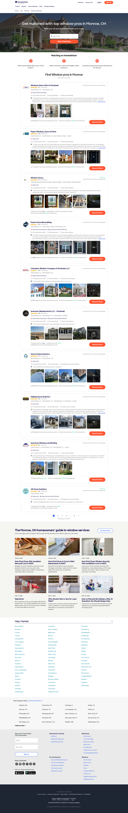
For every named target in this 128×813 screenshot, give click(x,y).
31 (74, 516)
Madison (84, 682)
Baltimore (51, 632)
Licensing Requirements (91, 753)
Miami (17, 676)
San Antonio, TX (93, 718)
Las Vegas (51, 657)
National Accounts (56, 771)
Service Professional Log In (59, 760)
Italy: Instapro (64, 794)
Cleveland (51, 685)
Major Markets (22, 621)
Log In (99, 2)
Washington (19, 667)
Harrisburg (85, 629)
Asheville (51, 667)
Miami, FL (91, 709)
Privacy (54, 799)
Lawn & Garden (33, 6)
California (59, 799)
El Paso (83, 654)
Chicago (18, 689)
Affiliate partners (89, 779)
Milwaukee (85, 685)
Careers (86, 765)
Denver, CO (23, 709)
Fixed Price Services (57, 742)
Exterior (24, 6)
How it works (87, 760)
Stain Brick (19, 599)
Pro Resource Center (57, 765)
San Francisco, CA (48, 722)
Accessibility (72, 799)
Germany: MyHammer (53, 794)
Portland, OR (46, 718)
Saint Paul (51, 648)
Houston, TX (46, 709)
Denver (17, 661)
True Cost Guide (88, 739)
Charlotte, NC (47, 705)
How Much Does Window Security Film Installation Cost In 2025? (96, 562)
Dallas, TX (91, 705)
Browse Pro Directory (57, 739)
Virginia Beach (86, 676)
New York (51, 664)
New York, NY (93, 714)
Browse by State (35, 701)
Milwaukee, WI (24, 714)
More (40, 6)
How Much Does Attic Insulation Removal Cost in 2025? (28, 562)
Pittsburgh (85, 636)
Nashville (84, 645)
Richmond (85, 673)
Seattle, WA (69, 722)
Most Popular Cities (20, 701)
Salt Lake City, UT (71, 718)
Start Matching (64, 41)
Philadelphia (85, 632)
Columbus (51, 689)
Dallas (83, 651)
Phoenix (18, 629)
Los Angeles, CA (71, 709)
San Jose (18, 657)
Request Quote (97, 122)
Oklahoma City (53, 692)
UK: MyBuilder (87, 794)
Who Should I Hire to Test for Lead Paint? (62, 600)
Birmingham (19, 626)
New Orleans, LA (71, 714)
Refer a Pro (87, 744)
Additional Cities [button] (20, 725)
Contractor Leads (56, 768)
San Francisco (20, 654)
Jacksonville (19, 673)
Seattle (84, 679)
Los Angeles (19, 642)
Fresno (17, 636)
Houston (84, 661)
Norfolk (83, 670)
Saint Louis (52, 654)
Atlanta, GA (23, 705)
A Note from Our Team (90, 750)
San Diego (18, 651)
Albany (50, 661)
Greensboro (52, 673)
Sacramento (19, 648)
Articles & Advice (49, 6)
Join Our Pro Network (57, 762)
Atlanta (17, 685)
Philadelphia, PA (24, 718)
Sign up (26, 754)
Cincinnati (51, 682)
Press (85, 768)
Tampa (17, 682)
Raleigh (50, 676)
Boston (50, 636)
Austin (83, 648)
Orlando (18, 679)
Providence (85, 639)
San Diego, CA (24, 722)
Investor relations (89, 771)
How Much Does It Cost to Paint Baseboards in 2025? (61, 562)
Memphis (84, 642)
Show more (101, 101)
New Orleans (52, 629)
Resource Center (89, 742)
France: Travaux (42, 794)
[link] (64, 87)
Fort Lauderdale (20, 670)
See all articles (105, 531)
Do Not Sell (65, 799)
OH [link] (21, 11)
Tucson (17, 632)
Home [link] (17, 11)
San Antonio (85, 664)
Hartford (18, 664)
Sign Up (108, 2)
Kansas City (52, 651)
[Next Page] (79, 516)
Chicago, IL (69, 705)
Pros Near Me (88, 747)
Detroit (50, 639)
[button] (37, 110)
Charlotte (51, 670)
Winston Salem (53, 679)
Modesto (18, 645)
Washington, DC (93, 722)
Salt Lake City (86, 667)
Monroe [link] (26, 11)
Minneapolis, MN (47, 714)
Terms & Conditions (74, 802)
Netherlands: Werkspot (75, 794)
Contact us (87, 773)
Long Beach (19, 639)
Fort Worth (85, 657)
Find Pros (54, 736)
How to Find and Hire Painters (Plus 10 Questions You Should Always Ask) (97, 600)
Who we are (87, 762)
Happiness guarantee (90, 776)
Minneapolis (52, 645)
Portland (84, 626)
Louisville (51, 626)
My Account (87, 736)
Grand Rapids (53, 642)
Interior (17, 6)
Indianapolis (19, 692)
